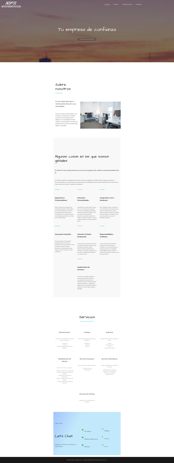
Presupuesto (139, 4)
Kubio (105, 460)
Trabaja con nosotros (127, 4)
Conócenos (107, 4)
